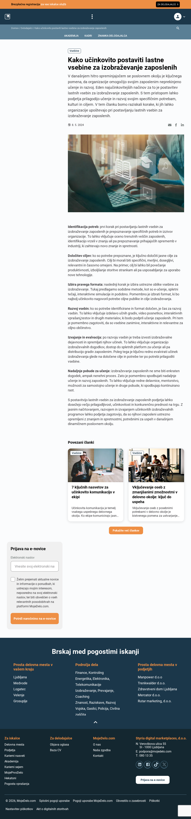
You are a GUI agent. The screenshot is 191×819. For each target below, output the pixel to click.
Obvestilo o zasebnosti (131, 801)
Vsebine (74, 50)
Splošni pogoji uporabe (54, 801)
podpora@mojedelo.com (155, 751)
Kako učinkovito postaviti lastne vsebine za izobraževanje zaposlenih (71, 28)
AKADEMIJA (71, 35)
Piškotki (154, 801)
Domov (15, 28)
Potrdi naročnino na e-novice (35, 618)
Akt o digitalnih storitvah (52, 809)
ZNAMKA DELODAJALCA (112, 35)
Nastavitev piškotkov (19, 809)
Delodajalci (26, 28)
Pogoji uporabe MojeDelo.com (93, 801)
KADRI (88, 35)
